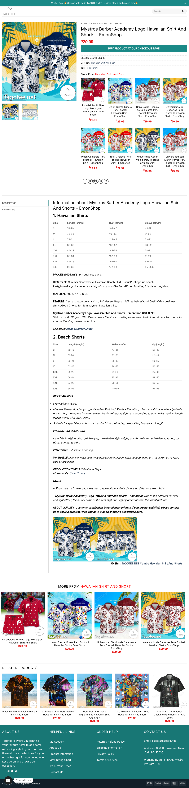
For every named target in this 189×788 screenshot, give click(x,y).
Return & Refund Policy (111, 741)
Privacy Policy (105, 753)
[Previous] (7, 62)
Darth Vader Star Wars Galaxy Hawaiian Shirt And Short (57, 713)
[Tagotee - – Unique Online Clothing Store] (17, 11)
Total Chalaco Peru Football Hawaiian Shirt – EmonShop (120, 159)
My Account (56, 741)
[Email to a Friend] (95, 181)
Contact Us (56, 772)
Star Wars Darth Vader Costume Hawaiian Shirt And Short (169, 714)
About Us (55, 747)
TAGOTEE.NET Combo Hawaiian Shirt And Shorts (152, 563)
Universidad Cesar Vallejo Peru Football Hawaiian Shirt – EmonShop (147, 161)
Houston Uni (91, 68)
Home (84, 23)
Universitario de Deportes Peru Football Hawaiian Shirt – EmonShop (175, 111)
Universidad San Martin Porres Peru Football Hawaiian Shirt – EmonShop (174, 161)
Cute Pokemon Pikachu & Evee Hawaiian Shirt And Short (132, 713)
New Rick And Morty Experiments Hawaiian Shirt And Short (94, 714)
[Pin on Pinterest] (100, 181)
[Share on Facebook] (85, 181)
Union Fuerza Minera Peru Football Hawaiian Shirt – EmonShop (120, 111)
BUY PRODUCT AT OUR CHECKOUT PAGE (134, 48)
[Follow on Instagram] (8, 771)
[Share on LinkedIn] (106, 181)
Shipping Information (109, 747)
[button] (6, 97)
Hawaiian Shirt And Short (106, 23)
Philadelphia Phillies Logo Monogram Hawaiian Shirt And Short (93, 110)
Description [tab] (9, 203)
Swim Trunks (77, 473)
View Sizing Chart (60, 759)
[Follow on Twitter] (12, 771)
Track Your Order (60, 765)
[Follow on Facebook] (4, 771)
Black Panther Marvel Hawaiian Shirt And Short (19, 713)
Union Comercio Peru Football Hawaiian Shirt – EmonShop (93, 159)
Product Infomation (61, 753)
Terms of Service (107, 759)
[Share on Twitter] (90, 181)
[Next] (71, 62)
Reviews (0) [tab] (8, 209)
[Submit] (183, 11)
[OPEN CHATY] (8, 780)
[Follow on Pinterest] (16, 771)
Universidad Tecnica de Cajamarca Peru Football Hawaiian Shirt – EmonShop (147, 111)
